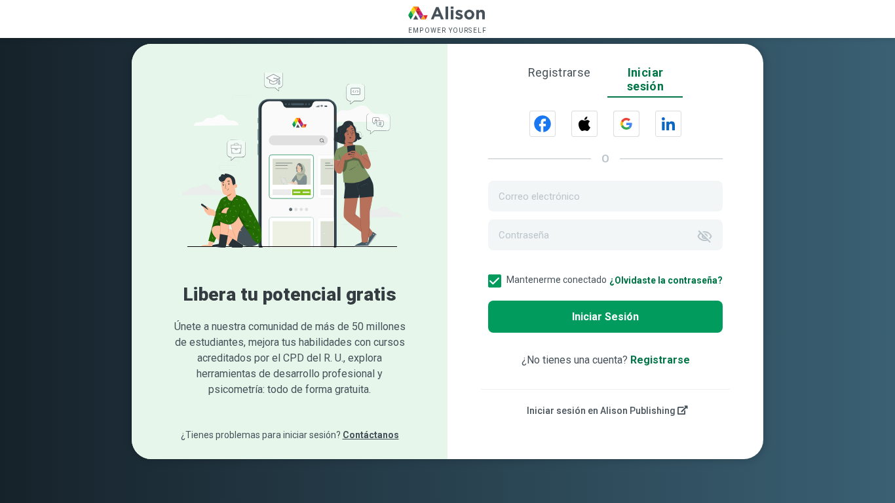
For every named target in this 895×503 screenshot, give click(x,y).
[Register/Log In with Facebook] (542, 124)
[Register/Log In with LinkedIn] (668, 124)
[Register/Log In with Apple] (584, 124)
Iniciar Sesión (605, 316)
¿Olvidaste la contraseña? (666, 280)
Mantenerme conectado (556, 279)
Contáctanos (371, 435)
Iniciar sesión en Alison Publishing (602, 410)
